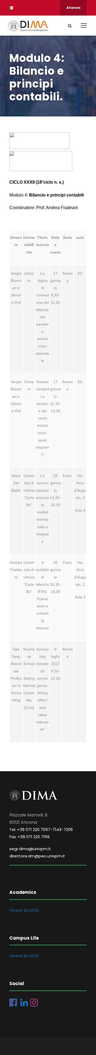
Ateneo (73, 7)
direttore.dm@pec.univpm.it (37, 856)
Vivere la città (23, 910)
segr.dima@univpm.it (30, 849)
